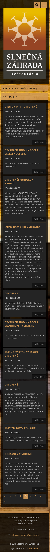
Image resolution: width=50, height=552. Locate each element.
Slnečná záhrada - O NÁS (14, 88)
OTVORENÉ (11, 293)
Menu (44, 5)
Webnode (33, 548)
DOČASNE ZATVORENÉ (18, 454)
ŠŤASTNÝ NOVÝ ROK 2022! (20, 428)
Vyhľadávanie (37, 5)
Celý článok (39, 142)
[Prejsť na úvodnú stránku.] (24, 40)
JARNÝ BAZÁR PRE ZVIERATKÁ (22, 227)
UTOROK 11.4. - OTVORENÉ (21, 106)
